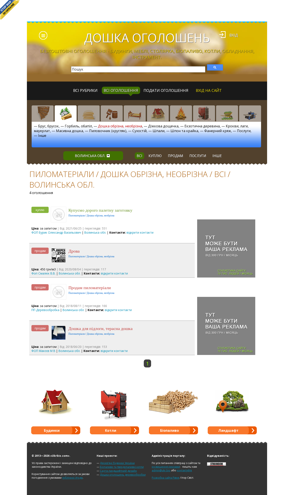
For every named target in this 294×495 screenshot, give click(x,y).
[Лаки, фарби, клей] (112, 113)
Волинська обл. (90, 155)
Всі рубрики (85, 90)
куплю (155, 155)
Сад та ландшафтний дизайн (118, 471)
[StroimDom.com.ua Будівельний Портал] (216, 465)
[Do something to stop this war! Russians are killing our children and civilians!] (9, 9)
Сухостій (139, 130)
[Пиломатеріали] (66, 113)
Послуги (244, 130)
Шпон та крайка (184, 130)
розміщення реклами (166, 467)
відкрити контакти (140, 232)
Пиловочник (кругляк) (107, 130)
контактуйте (184, 470)
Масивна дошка (69, 130)
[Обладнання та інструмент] (250, 113)
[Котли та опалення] (204, 113)
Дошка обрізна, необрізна (120, 126)
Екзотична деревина (202, 126)
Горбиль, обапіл (78, 126)
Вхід (233, 35)
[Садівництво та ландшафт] (227, 113)
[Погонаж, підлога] (89, 113)
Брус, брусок (48, 126)
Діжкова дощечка (163, 126)
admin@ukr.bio (161, 470)
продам (175, 155)
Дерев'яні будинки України (117, 463)
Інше (42, 135)
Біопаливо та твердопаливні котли (122, 467)
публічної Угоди (72, 478)
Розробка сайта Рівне (165, 478)
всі (139, 155)
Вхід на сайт (209, 90)
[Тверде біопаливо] (181, 113)
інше (217, 155)
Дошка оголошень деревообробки (123, 474)
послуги (197, 155)
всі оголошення (121, 90)
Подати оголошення (166, 90)
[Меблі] (135, 113)
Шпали (158, 130)
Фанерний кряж (217, 130)
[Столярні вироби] (43, 113)
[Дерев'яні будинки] (158, 113)
